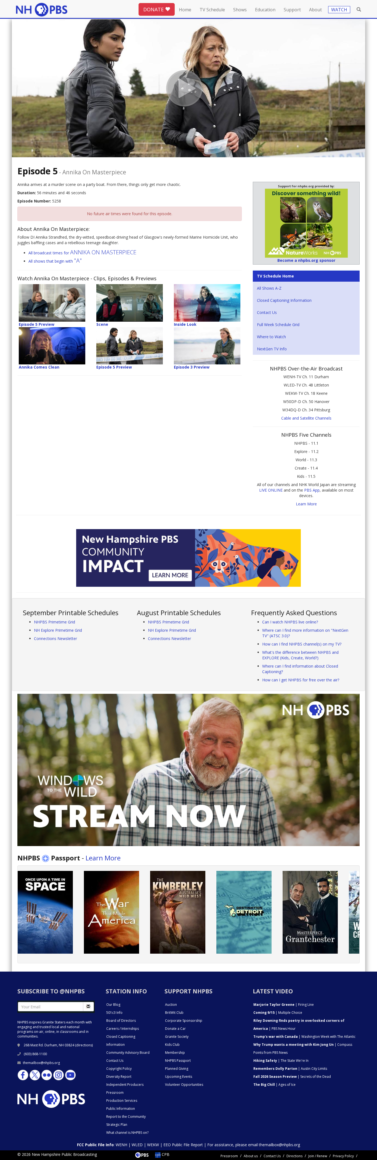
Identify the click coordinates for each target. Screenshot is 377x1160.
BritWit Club (174, 1012)
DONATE (154, 9)
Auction (171, 1004)
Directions (294, 1156)
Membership (175, 1052)
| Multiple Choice (277, 1012)
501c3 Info (114, 1012)
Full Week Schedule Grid (278, 324)
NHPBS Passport (178, 1060)
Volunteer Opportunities (184, 1084)
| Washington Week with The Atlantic (304, 1036)
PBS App (312, 490)
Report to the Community (126, 1116)
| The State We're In (281, 1060)
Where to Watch (271, 336)
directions (84, 1045)
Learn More (306, 503)
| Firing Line (283, 1004)
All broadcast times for (82, 252)
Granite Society (177, 1036)
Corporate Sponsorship (183, 1020)
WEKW (153, 1144)
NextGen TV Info (272, 348)
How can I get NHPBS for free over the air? (300, 679)
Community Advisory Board (128, 1052)
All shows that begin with (55, 261)
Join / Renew (317, 1156)
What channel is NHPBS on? (127, 1132)
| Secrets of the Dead (292, 1076)
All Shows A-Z (269, 288)
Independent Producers (125, 1084)
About (315, 10)
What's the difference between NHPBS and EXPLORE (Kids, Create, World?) (300, 655)
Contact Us (267, 312)
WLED (137, 1144)
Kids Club (172, 1044)
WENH (121, 1144)
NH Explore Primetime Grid (58, 630)
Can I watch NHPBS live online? (290, 622)
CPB (165, 1154)
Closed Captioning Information (284, 300)
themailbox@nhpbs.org (41, 1062)
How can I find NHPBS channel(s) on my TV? (301, 644)
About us (251, 1156)
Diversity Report (118, 1076)
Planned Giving (176, 1068)
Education (265, 10)
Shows (240, 10)
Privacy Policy (343, 1156)
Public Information (120, 1108)
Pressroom (115, 1092)
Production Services (121, 1100)
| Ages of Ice (274, 1084)
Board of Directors (121, 1020)
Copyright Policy (119, 1068)
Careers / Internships (122, 1028)
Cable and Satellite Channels (306, 418)
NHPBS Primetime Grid (54, 622)
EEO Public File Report (183, 1144)
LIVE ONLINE (271, 490)
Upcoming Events (178, 1076)
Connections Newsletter (55, 638)
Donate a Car (175, 1028)
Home (185, 10)
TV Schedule (212, 10)
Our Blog (113, 1004)
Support (292, 10)
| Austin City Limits (290, 1068)
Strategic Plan (116, 1124)
